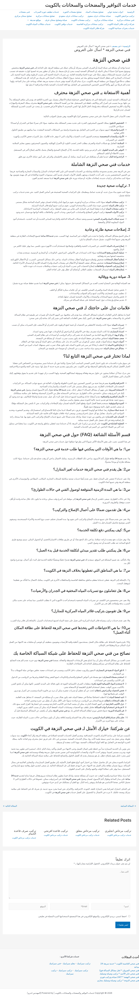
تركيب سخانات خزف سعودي (71, 16)
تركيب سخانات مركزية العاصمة (90, 24)
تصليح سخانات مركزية (45, 16)
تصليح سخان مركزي (23, 16)
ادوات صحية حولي (115, 12)
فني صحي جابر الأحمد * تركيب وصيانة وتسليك (119, 973)
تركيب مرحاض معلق (87, 830)
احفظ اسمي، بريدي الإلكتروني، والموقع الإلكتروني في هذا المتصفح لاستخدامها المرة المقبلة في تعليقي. (82, 916)
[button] (28, 20)
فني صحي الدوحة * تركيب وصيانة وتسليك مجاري (118, 980)
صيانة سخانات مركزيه (103, 20)
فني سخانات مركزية (125, 20)
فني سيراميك (55, 963)
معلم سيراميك (69, 963)
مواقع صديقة (35, 20)
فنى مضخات (24, 12)
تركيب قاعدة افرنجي (56, 830)
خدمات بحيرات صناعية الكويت (121, 28)
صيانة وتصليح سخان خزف (56, 20)
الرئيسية (130, 12)
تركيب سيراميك (83, 963)
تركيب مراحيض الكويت (124, 16)
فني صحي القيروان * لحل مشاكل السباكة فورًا (119, 970)
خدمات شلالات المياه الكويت (38, 24)
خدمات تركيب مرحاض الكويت (119, 835)
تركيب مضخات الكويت (80, 20)
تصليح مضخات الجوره (72, 12)
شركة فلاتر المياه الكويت (93, 28)
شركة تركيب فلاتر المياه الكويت (120, 24)
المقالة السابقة (128, 806)
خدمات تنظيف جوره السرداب (46, 12)
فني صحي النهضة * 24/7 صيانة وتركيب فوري (119, 977)
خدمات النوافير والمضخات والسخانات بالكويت (90, 5)
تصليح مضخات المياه (94, 12)
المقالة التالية (10, 806)
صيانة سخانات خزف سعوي (99, 16)
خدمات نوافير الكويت (63, 24)
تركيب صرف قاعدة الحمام (25, 832)
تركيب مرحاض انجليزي (118, 830)
